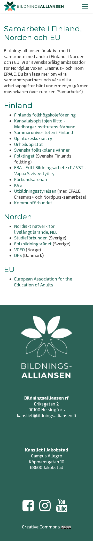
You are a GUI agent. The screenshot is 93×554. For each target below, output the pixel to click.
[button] (85, 6)
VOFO (19, 249)
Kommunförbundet (33, 202)
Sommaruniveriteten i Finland (43, 132)
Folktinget (24, 155)
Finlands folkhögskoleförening (45, 114)
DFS (18, 255)
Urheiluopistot (28, 144)
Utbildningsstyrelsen (35, 190)
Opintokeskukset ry (33, 138)
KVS (18, 185)
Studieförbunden (31, 237)
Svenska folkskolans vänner (42, 149)
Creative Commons (41, 526)
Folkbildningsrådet (33, 243)
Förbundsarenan (30, 179)
